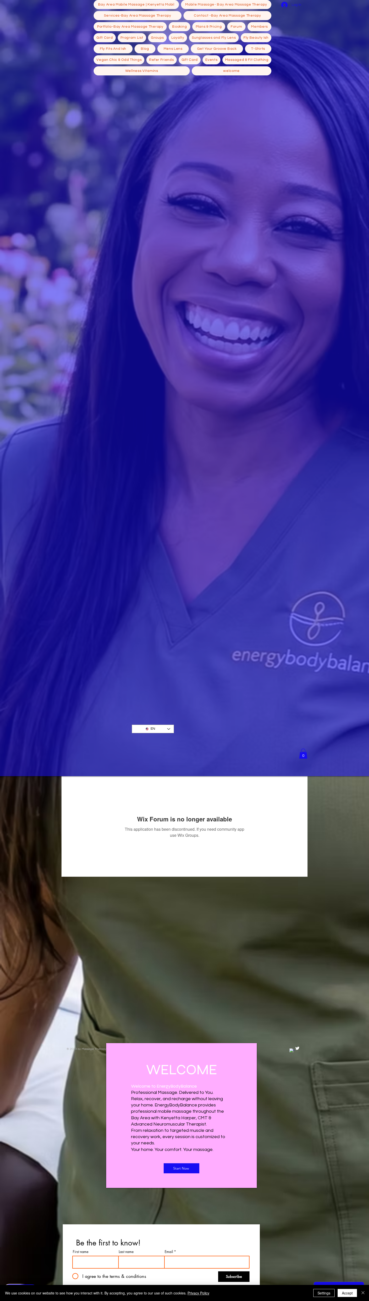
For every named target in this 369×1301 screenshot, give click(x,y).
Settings (324, 1292)
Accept (347, 1292)
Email (169, 1251)
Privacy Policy (198, 1292)
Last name (126, 1251)
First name (80, 1251)
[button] (303, 754)
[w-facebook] (291, 1050)
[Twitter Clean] (297, 1048)
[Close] (363, 1293)
